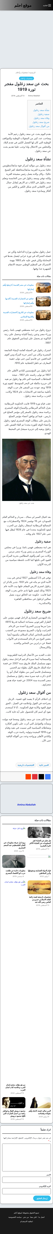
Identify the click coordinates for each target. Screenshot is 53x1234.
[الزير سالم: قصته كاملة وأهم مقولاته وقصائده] (39, 1102)
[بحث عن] (39, 6)
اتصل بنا (41, 1217)
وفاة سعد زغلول (41, 118)
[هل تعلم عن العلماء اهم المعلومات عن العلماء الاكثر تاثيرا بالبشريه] (39, 832)
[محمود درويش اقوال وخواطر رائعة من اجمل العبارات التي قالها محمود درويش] (13, 1102)
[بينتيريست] (35, 776)
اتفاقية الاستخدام (26, 1221)
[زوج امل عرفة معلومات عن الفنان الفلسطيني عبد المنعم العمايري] (13, 833)
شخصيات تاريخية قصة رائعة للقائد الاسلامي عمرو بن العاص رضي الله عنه (40, 899)
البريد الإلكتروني (45, 1186)
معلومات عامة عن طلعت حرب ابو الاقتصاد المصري (15, 871)
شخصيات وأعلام (22, 72)
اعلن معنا (33, 1217)
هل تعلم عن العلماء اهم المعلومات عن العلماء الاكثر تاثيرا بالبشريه (40, 843)
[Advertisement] (26, 39)
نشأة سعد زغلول (41, 110)
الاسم (49, 1175)
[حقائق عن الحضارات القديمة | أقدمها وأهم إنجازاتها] (43, 301)
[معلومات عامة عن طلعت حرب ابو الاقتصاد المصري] (13, 861)
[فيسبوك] (48, 776)
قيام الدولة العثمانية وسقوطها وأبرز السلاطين (39, 871)
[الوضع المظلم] (35, 6)
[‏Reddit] (28, 776)
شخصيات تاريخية (25, 765)
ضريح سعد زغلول (40, 122)
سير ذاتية (43, 765)
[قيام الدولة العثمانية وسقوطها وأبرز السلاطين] (39, 861)
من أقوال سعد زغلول (39, 126)
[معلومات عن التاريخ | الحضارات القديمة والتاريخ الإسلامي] (43, 315)
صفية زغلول (43, 114)
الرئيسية (32, 72)
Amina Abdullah (34, 96)
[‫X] (41, 776)
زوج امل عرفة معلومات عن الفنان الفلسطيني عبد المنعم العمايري (14, 845)
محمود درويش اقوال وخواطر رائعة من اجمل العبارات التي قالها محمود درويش (14, 1113)
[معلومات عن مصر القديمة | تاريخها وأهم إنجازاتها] (43, 288)
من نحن (26, 1217)
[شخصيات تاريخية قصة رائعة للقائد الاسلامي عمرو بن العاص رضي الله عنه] (39, 887)
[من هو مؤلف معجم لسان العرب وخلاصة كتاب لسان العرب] (13, 981)
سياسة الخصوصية (15, 1217)
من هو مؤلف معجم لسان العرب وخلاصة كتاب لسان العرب (15, 1087)
